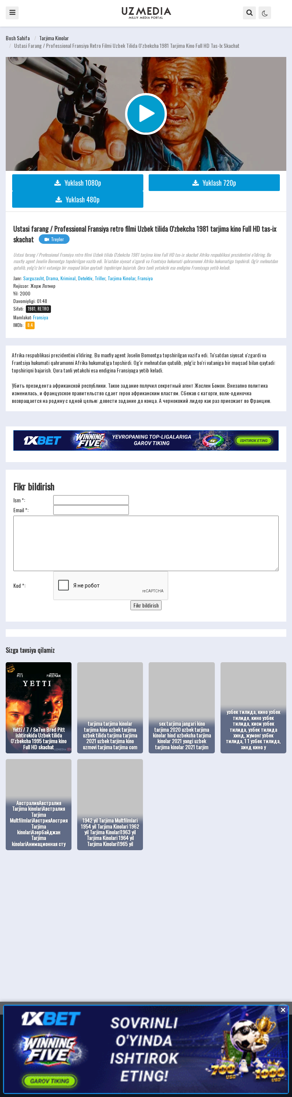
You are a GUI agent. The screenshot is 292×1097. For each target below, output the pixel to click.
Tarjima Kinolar (54, 38)
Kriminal (68, 278)
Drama (52, 278)
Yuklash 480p (83, 199)
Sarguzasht (33, 278)
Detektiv (85, 278)
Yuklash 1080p (83, 183)
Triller (100, 278)
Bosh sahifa (18, 38)
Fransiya (145, 278)
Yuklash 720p (219, 183)
